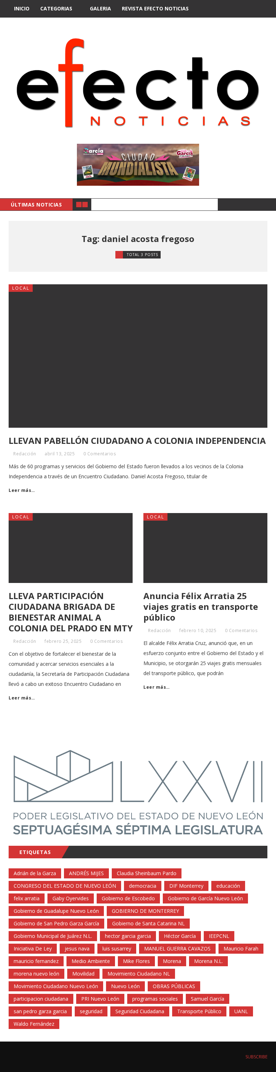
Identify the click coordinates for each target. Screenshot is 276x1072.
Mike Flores (136, 961)
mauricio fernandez (36, 961)
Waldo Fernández (34, 1023)
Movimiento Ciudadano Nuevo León (56, 986)
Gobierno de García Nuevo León (205, 898)
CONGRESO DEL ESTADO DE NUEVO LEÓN (65, 885)
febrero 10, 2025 (197, 630)
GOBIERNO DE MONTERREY (145, 910)
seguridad (91, 1011)
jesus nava (77, 948)
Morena (172, 961)
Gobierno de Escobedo (128, 898)
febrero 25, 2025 (63, 641)
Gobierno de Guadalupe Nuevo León (56, 910)
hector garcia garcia (128, 936)
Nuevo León (125, 986)
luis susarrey (116, 948)
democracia (142, 885)
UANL (241, 1011)
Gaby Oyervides (70, 898)
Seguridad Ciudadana (139, 1011)
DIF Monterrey (186, 885)
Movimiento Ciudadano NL (138, 973)
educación (228, 885)
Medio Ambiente (91, 961)
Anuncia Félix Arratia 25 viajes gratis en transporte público (200, 606)
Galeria (100, 8)
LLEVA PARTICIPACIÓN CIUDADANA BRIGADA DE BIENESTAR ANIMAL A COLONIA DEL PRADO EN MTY (71, 612)
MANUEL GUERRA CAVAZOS (177, 948)
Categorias (56, 8)
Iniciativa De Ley (33, 948)
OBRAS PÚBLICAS (174, 986)
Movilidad (83, 973)
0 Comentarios (99, 454)
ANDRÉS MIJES (86, 873)
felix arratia (27, 898)
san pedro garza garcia (40, 1011)
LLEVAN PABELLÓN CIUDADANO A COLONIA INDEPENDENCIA (137, 440)
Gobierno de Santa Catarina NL (148, 923)
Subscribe (255, 1057)
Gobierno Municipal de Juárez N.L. (53, 936)
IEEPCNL (219, 936)
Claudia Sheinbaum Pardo (146, 873)
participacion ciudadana (41, 998)
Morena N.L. (208, 961)
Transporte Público (199, 1011)
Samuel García (207, 998)
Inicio (21, 8)
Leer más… (22, 490)
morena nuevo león (36, 973)
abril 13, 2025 (60, 454)
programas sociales (155, 998)
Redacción (24, 454)
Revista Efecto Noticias (155, 8)
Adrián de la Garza (35, 873)
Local (20, 288)
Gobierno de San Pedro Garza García (56, 923)
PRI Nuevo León (100, 998)
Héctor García (180, 936)
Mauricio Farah (241, 948)
